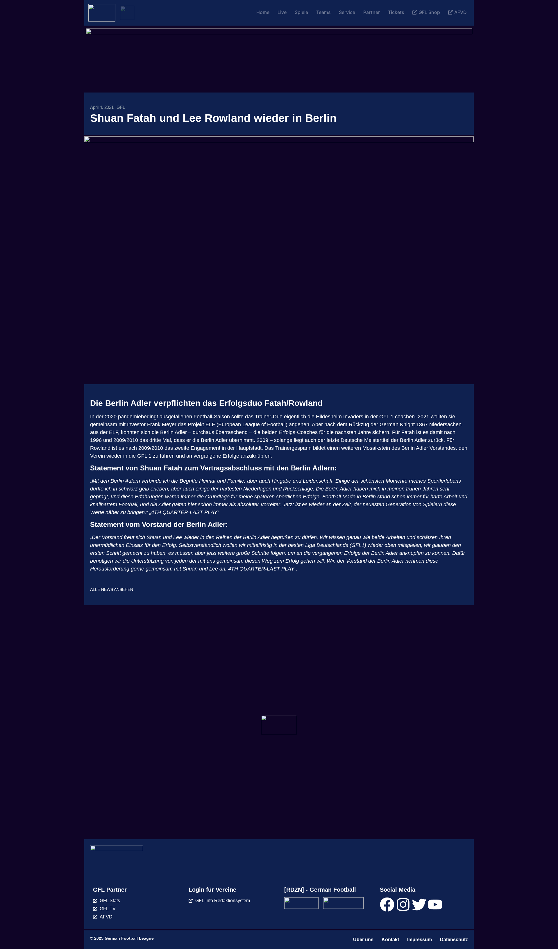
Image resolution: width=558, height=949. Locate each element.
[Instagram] (403, 904)
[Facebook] (387, 904)
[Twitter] (419, 904)
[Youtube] (435, 904)
